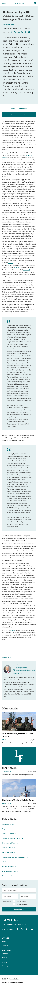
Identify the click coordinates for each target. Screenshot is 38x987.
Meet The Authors (18, 108)
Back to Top (5, 657)
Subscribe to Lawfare (19, 115)
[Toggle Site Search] (35, 3)
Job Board (5, 953)
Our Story (5, 966)
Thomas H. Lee (6, 803)
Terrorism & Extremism (9, 876)
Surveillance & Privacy (9, 871)
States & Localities (8, 866)
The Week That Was (9, 768)
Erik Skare (5, 740)
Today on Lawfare (21, 901)
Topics (4, 941)
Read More (16, 673)
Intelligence (6, 862)
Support (4, 957)
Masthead (5, 970)
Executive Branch (8, 852)
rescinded (26, 270)
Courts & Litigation (8, 833)
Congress (5, 829)
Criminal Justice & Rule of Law (12, 838)
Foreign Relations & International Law (14, 857)
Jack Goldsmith (8, 24)
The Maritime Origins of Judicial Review (18, 800)
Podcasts (5, 945)
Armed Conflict (7, 824)
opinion (10, 263)
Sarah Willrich (6, 771)
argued (12, 630)
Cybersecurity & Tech (9, 843)
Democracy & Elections (9, 847)
